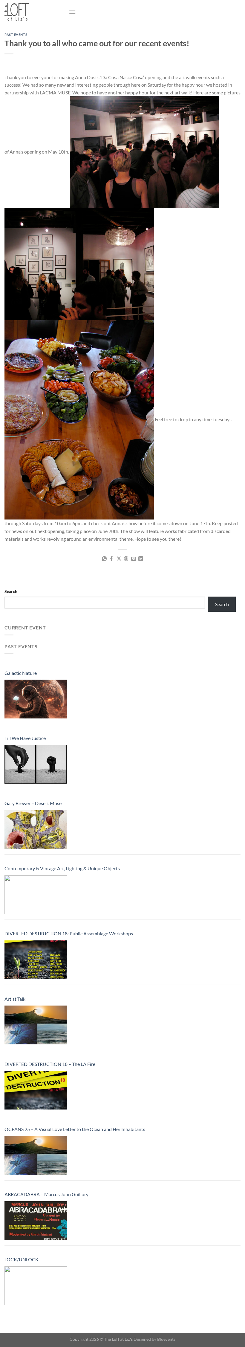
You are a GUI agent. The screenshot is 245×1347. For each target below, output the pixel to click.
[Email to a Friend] (133, 559)
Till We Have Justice (25, 738)
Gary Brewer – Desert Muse (33, 803)
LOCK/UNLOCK (21, 1259)
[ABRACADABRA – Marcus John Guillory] (35, 1220)
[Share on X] (119, 559)
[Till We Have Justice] (35, 764)
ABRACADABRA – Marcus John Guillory (46, 1194)
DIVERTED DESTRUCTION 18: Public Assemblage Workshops (68, 933)
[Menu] (72, 11)
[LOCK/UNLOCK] (35, 1285)
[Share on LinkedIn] (140, 559)
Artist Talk (14, 999)
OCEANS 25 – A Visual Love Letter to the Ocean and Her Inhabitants (74, 1129)
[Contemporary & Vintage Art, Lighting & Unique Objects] (35, 894)
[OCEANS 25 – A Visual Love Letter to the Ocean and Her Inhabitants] (35, 1155)
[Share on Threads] (126, 559)
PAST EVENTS (15, 34)
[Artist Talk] (35, 1025)
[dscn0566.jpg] (79, 263)
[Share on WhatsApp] (104, 559)
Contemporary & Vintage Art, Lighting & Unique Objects (62, 868)
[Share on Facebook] (111, 559)
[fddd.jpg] (79, 419)
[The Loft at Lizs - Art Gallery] (34, 12)
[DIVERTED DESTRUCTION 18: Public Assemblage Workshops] (35, 959)
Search (10, 591)
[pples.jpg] (144, 151)
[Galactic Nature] (35, 699)
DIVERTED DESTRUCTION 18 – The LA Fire (49, 1064)
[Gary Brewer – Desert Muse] (35, 829)
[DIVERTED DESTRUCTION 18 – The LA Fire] (35, 1090)
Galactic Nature (20, 673)
